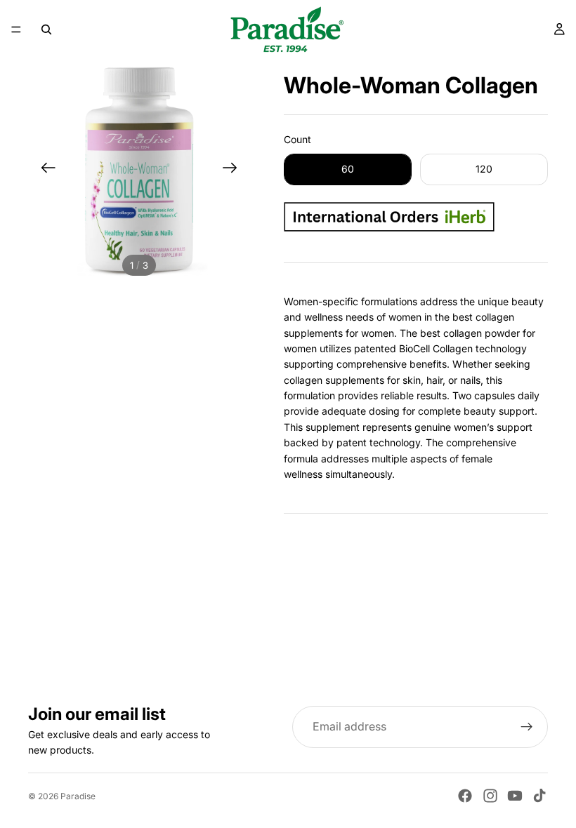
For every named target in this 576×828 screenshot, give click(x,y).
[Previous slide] (44, 169)
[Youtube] (514, 795)
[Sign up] (527, 727)
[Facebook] (465, 795)
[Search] (46, 29)
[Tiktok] (539, 795)
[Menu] (16, 29)
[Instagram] (490, 795)
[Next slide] (234, 169)
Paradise (78, 796)
